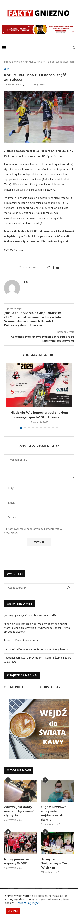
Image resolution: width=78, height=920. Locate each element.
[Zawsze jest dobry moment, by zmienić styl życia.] (20, 791)
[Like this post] (48, 267)
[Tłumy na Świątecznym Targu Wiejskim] (57, 843)
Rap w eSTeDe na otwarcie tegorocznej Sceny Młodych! (37, 649)
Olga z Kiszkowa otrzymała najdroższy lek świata (53, 813)
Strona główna (12, 61)
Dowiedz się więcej (28, 903)
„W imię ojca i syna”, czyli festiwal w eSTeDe (30, 615)
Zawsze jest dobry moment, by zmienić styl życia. (19, 811)
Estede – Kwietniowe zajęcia (21, 640)
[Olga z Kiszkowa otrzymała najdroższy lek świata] (57, 791)
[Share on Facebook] (53, 267)
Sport (6, 69)
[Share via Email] (57, 267)
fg (22, 84)
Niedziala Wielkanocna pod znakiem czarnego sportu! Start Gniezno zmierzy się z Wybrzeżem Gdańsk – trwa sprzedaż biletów (37, 627)
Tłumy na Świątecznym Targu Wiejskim (56, 863)
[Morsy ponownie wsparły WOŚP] (20, 843)
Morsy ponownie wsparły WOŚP (16, 861)
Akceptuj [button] (13, 911)
